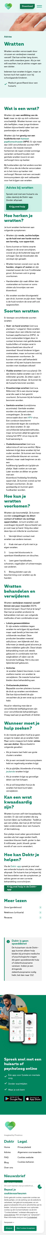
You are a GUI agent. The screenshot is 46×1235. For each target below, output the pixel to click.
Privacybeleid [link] (24, 1147)
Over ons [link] (8, 1168)
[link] (8, 6)
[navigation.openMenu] (39, 6)
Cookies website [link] (25, 1157)
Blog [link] (6, 1163)
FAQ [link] (6, 1157)
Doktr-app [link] (16, 866)
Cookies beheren (26, 1162)
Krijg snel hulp (17, 207)
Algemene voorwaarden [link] (29, 1152)
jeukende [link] (10, 772)
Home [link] (7, 1147)
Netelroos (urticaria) (14, 912)
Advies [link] (8, 37)
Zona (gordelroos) (13, 907)
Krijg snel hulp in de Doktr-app (22, 888)
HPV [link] (30, 418)
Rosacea (8, 918)
